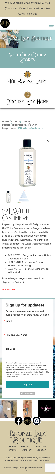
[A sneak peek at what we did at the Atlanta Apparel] (46, 409)
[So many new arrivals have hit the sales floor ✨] (8, 409)
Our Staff (27, 450)
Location (41, 450)
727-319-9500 (29, 14)
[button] (48, 141)
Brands (15, 121)
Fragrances (19, 124)
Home (5, 121)
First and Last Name (16, 335)
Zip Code (10, 349)
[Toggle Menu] (51, 26)
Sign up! (27, 384)
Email (9, 321)
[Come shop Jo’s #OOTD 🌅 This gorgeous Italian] (27, 409)
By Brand (41, 446)
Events (12, 450)
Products (26, 446)
